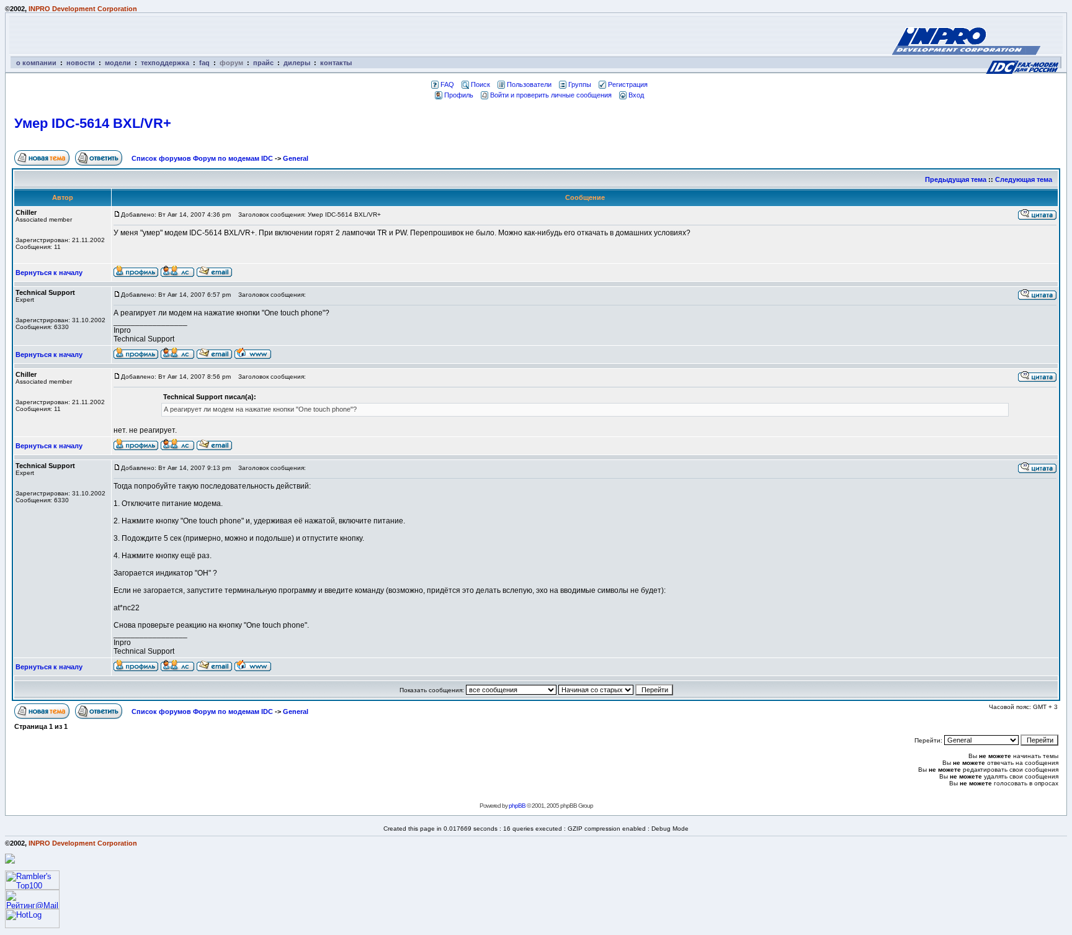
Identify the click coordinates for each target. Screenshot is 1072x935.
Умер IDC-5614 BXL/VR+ (92, 123)
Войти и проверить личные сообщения (551, 95)
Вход (636, 95)
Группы (579, 84)
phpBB (517, 805)
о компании (36, 62)
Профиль (458, 95)
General (295, 158)
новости (80, 62)
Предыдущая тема (955, 179)
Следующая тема (1023, 179)
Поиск (480, 84)
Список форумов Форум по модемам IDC (202, 158)
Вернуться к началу (49, 272)
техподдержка (165, 62)
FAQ (447, 84)
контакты (336, 62)
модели (118, 62)
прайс (263, 62)
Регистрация (628, 84)
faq (204, 62)
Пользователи (529, 84)
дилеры (297, 62)
